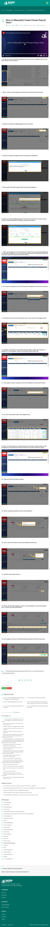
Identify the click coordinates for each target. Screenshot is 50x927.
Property (5, 845)
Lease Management (8, 854)
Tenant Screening (8, 825)
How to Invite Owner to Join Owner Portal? (14, 872)
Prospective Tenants (8, 818)
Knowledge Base (9, 10)
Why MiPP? (4, 895)
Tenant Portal (7, 827)
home (3, 10)
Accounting (6, 831)
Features (4, 897)
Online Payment (7, 852)
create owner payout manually (8, 673)
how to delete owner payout (38, 671)
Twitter (3, 919)
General (5, 856)
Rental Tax (6, 838)
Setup (5, 820)
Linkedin (4, 914)
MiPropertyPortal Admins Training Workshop (14, 811)
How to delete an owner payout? (13, 868)
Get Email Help (5, 907)
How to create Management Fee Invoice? (13, 701)
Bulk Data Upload (8, 807)
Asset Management (8, 849)
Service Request (7, 802)
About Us (4, 892)
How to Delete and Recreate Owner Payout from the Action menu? (19, 671)
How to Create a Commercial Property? (36, 697)
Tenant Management (8, 829)
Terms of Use (10, 924)
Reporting (6, 836)
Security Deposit (7, 834)
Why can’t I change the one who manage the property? (16, 790)
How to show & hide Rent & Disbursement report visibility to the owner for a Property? (37, 702)
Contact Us (17, 712)
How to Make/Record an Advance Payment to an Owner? (37, 706)
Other (5, 847)
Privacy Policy (4, 924)
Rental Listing (7, 840)
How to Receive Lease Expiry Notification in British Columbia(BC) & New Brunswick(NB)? (24, 788)
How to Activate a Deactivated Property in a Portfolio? (14, 706)
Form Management (8, 858)
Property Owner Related (19, 10)
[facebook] (22, 680)
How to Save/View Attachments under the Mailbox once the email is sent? (20, 794)
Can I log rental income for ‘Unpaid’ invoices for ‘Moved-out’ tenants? (19, 785)
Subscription (7, 804)
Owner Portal (7, 809)
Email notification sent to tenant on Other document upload (17, 792)
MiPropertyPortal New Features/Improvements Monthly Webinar (19, 813)
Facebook (4, 916)
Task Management (8, 816)
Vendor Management (8, 822)
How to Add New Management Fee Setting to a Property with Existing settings (14, 698)
